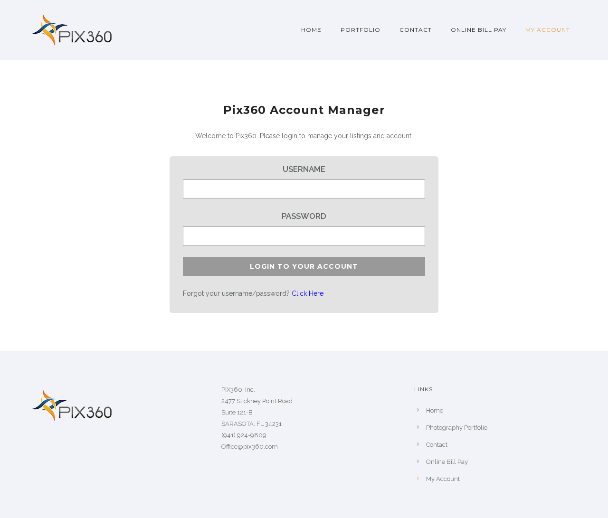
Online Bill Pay (478, 29)
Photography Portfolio (456, 427)
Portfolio (360, 29)
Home (311, 29)
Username (304, 169)
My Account (547, 29)
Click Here (307, 293)
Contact (415, 29)
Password (304, 216)
